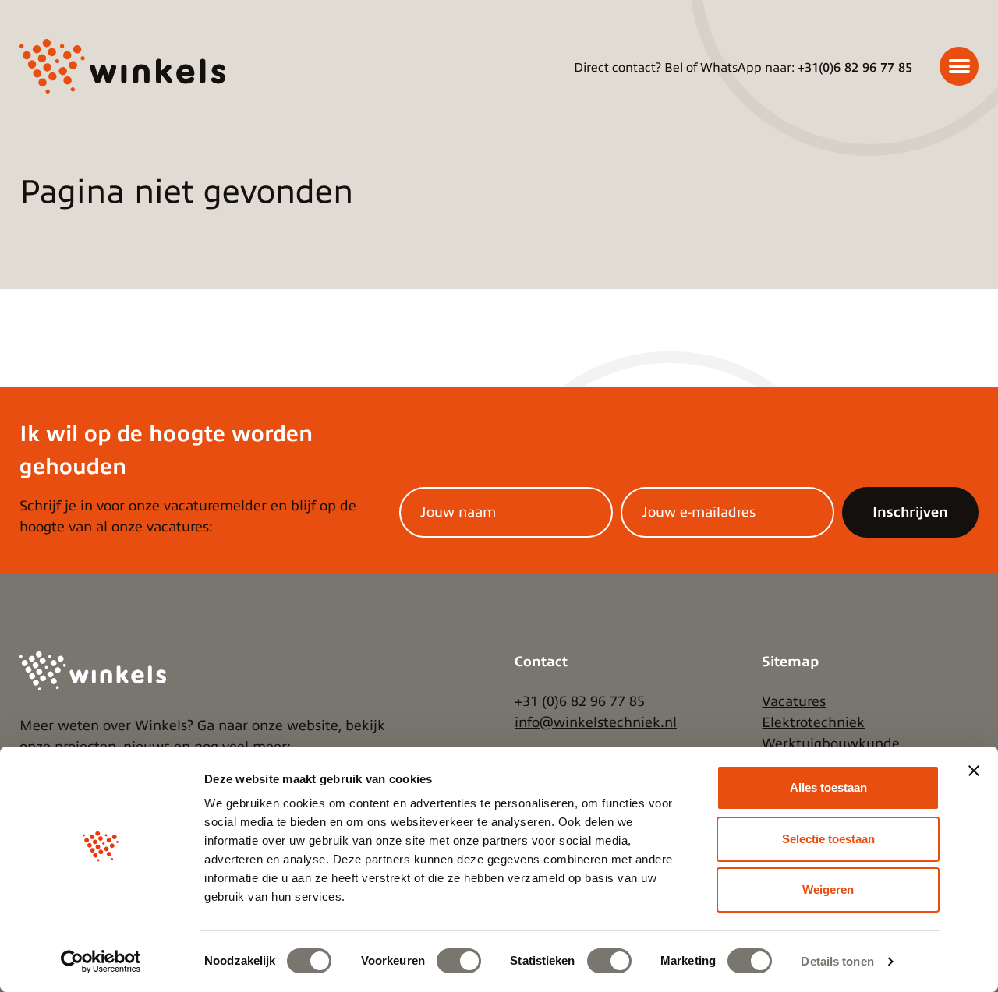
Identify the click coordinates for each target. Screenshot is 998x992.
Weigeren (828, 889)
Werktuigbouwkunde (831, 743)
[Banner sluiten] (973, 770)
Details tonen (837, 961)
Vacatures (794, 701)
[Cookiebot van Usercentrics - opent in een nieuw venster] (101, 961)
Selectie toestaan (828, 838)
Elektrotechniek (813, 722)
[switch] (459, 960)
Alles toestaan (828, 787)
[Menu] (959, 66)
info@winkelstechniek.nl (596, 722)
